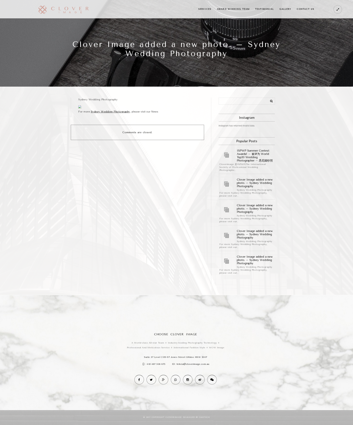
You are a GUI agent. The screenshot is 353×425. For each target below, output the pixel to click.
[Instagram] (187, 379)
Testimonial (264, 9)
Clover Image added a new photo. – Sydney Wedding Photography (255, 183)
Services (204, 9)
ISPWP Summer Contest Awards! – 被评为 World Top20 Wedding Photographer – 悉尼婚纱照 (255, 155)
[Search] (270, 100)
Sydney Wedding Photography (110, 111)
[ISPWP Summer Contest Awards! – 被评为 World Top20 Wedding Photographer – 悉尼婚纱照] (226, 155)
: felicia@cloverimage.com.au (192, 364)
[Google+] (163, 379)
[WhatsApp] (175, 379)
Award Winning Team (233, 9)
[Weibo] (199, 379)
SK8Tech (204, 417)
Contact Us (305, 9)
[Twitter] (151, 379)
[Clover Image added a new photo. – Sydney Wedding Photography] (226, 184)
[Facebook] (139, 379)
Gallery (285, 9)
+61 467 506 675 (155, 364)
